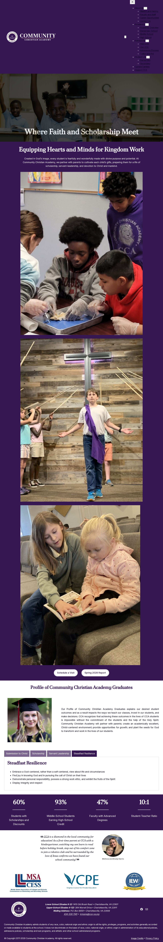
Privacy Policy (152, 938)
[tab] (17, 753)
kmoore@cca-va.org (89, 914)
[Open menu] (125, 37)
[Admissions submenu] (147, 40)
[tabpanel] (81, 772)
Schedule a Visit (65, 672)
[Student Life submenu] (148, 57)
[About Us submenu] (145, 8)
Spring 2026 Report (95, 672)
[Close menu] (132, 2)
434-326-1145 (70, 914)
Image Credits (137, 938)
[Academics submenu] (147, 24)
